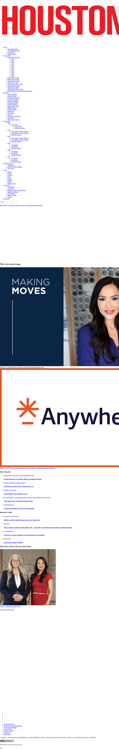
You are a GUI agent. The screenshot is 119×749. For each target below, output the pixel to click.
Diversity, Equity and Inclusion (16, 190)
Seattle (9, 182)
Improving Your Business (14, 167)
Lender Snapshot (12, 104)
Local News (11, 52)
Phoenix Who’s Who (13, 86)
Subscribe (6, 199)
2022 (12, 69)
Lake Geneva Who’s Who (15, 84)
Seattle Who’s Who (13, 87)
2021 (12, 67)
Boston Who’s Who (13, 79)
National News (11, 54)
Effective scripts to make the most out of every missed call (22, 520)
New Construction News (27, 475)
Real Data (7, 121)
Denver (9, 178)
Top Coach (10, 168)
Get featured (11, 193)
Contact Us (10, 188)
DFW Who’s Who (12, 82)
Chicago (9, 175)
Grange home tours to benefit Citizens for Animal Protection (23, 479)
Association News (12, 49)
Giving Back (7, 475)
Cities (5, 170)
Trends (48, 497)
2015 (12, 59)
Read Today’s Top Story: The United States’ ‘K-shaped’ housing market (21, 205)
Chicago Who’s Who (13, 81)
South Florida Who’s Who (15, 89)
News (5, 47)
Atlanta (9, 172)
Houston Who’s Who (13, 57)
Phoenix (9, 180)
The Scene (10, 118)
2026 (12, 76)
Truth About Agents (13, 119)
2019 (12, 64)
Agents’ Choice (12, 96)
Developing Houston (13, 98)
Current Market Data (13, 50)
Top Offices (18, 126)
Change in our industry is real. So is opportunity (19, 508)
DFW (9, 177)
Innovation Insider (12, 103)
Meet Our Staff (11, 195)
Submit (9, 197)
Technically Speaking (13, 116)
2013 (8, 156)
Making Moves (11, 108)
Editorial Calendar (12, 192)
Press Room (7, 734)
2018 (12, 62)
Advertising (10, 187)
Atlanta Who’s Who (13, 77)
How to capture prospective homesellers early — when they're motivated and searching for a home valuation (38, 527)
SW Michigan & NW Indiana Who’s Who (19, 91)
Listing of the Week (13, 106)
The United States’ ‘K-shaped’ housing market (18, 501)
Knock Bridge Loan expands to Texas (15, 494)
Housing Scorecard (13, 101)
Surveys (9, 114)
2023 (12, 71)
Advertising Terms (9, 724)
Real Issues (10, 113)
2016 (12, 61)
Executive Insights (12, 99)
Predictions (10, 111)
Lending (6, 490)
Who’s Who (7, 56)
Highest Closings (20, 128)
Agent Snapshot (12, 94)
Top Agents (14, 125)
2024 (12, 72)
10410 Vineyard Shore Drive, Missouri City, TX (19, 486)
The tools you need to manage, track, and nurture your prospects (24, 535)
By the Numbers (8, 497)
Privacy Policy (8, 729)
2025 (12, 74)
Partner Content (12, 109)
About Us (6, 185)
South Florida (11, 183)
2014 (8, 150)
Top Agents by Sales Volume (19, 131)
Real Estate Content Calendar (13, 542)
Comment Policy (9, 731)
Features (6, 93)
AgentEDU (10, 165)
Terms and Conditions (10, 727)
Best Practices (8, 163)
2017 (8, 130)
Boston (9, 173)
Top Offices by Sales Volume (19, 133)
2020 (12, 66)
